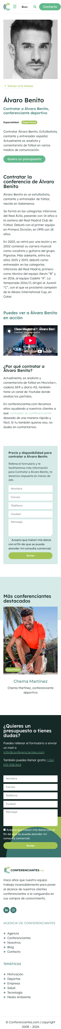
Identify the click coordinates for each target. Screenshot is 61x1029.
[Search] (35, 6)
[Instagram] (13, 910)
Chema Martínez (31, 681)
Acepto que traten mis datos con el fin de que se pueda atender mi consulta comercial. (29, 544)
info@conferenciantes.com (23, 752)
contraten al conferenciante (30, 413)
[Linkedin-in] (6, 910)
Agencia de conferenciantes (29, 923)
